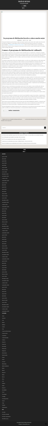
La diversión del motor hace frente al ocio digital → (36, 119)
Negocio (3, 372)
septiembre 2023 (5, 232)
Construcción (4, 333)
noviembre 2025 (5, 176)
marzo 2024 (4, 219)
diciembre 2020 (5, 304)
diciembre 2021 (5, 278)
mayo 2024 (4, 215)
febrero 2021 (4, 300)
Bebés (3, 322)
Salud (3, 385)
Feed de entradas (5, 414)
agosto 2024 (4, 208)
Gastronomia (4, 355)
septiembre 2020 (5, 311)
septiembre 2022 (5, 258)
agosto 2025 (4, 182)
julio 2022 (4, 263)
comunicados (19, 40)
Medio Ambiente (5, 366)
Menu (25, 5)
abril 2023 (4, 243)
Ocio (3, 381)
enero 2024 (4, 224)
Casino (3, 326)
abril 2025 (4, 191)
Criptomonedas (5, 337)
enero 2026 (4, 171)
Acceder (3, 412)
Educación (4, 348)
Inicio (23, 8)
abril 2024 (4, 217)
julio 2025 (4, 184)
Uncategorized (5, 398)
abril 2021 (4, 295)
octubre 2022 (5, 256)
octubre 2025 (5, 178)
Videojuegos (4, 407)
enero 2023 (4, 250)
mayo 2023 (4, 241)
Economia (4, 346)
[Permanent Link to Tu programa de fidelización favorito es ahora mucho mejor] (24, 24)
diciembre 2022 (5, 252)
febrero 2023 (5, 248)
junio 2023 (4, 239)
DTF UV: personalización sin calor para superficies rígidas (13, 139)
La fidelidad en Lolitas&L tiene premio (16, 44)
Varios (3, 400)
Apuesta (3, 318)
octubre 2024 (4, 204)
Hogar (3, 357)
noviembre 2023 (5, 228)
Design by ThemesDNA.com (24, 424)
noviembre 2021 (5, 280)
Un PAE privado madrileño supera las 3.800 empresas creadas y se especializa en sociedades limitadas (22, 135)
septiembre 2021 (5, 285)
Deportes (4, 344)
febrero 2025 (5, 195)
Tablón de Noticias (24, 1)
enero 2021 (4, 302)
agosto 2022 (4, 261)
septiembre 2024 (5, 206)
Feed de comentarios (6, 416)
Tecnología (4, 394)
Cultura (3, 339)
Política (3, 383)
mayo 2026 (4, 163)
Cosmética (4, 335)
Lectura (3, 361)
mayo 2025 (4, 189)
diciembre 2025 (5, 174)
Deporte (4, 342)
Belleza (3, 324)
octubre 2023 (5, 230)
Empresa (4, 350)
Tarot (3, 392)
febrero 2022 (5, 274)
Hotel (3, 359)
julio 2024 (4, 211)
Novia (3, 376)
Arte (3, 320)
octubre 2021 (4, 282)
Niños (3, 374)
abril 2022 (4, 269)
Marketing (4, 363)
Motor (3, 370)
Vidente (3, 405)
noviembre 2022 (5, 254)
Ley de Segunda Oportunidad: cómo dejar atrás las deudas (13, 137)
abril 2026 (4, 165)
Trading (3, 396)
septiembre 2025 (5, 180)
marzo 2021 (4, 298)
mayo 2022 (4, 267)
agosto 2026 (4, 156)
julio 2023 (4, 237)
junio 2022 (4, 265)
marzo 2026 (4, 167)
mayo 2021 (4, 293)
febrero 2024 (4, 221)
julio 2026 (4, 158)
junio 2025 (4, 187)
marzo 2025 (4, 193)
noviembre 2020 (5, 306)
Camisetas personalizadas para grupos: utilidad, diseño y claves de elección (17, 141)
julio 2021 (4, 289)
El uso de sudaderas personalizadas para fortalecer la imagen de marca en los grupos (19, 143)
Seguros (3, 387)
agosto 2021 (4, 287)
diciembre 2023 (5, 226)
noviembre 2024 (5, 202)
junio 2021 (4, 291)
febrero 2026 (5, 169)
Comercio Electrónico (6, 331)
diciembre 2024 (5, 200)
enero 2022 (4, 276)
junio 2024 (4, 213)
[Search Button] (26, 7)
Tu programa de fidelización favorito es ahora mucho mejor (24, 38)
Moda (30, 40)
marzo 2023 (4, 245)
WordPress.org (5, 418)
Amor (3, 315)
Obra (3, 379)
